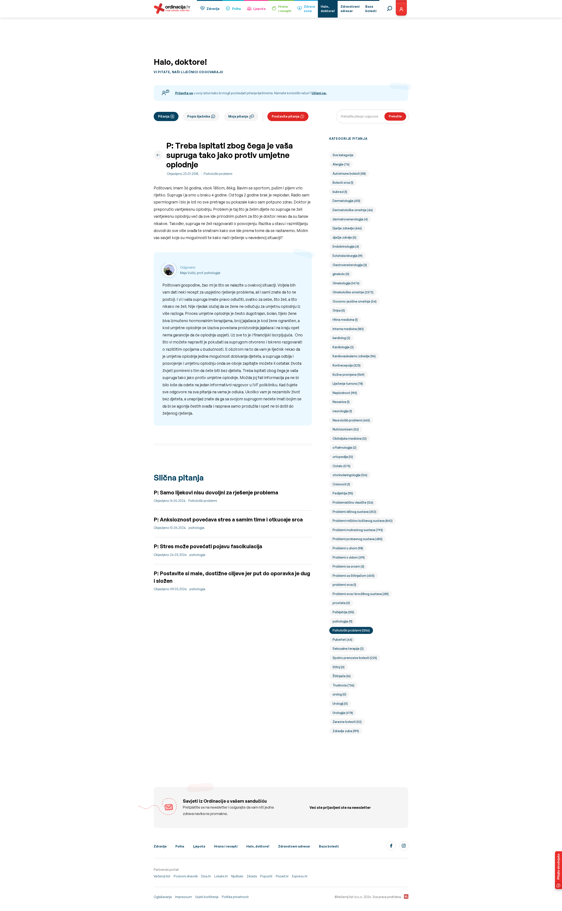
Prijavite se (184, 93)
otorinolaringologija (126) (350, 475)
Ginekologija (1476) (346, 283)
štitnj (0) (338, 667)
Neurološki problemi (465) (351, 420)
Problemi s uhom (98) (348, 548)
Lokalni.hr (221, 876)
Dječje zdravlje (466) (347, 228)
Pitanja (163, 116)
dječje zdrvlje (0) (344, 237)
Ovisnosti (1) (341, 484)
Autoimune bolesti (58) (349, 173)
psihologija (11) (342, 621)
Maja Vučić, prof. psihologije (200, 273)
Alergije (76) (341, 164)
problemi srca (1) (344, 584)
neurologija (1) (342, 411)
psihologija (196, 528)
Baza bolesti (329, 846)
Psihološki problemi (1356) (351, 630)
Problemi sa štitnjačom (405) (354, 575)
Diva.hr (206, 876)
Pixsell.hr (282, 876)
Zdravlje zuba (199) (346, 731)
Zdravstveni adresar (294, 846)
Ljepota (259, 9)
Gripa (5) (339, 310)
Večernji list (162, 876)
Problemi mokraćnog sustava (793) (358, 530)
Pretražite (395, 116)
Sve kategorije (343, 155)
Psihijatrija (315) (343, 612)
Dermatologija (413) (346, 201)
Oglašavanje (163, 897)
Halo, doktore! (257, 846)
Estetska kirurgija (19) (347, 256)
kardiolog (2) (341, 338)
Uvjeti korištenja (206, 897)
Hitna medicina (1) (345, 319)
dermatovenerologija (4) (350, 219)
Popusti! (266, 876)
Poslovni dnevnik (186, 876)
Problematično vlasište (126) (353, 502)
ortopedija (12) (343, 457)
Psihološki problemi (218, 174)
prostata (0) (341, 603)
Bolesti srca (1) (343, 182)
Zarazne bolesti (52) (347, 722)
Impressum (183, 897)
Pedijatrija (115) (343, 493)
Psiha (236, 9)
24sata (252, 876)
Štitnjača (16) (342, 676)
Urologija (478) (343, 713)
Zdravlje (213, 9)
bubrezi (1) (340, 192)
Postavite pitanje (285, 116)
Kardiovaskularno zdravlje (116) (354, 356)
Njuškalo (237, 876)
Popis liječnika (198, 116)
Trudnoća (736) (343, 685)
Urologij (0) (340, 703)
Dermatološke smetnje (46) (353, 210)
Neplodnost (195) (345, 393)
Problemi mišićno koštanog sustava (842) (363, 521)
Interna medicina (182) (348, 329)
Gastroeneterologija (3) (350, 265)
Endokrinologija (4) (346, 246)
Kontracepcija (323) (346, 365)
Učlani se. (319, 93)
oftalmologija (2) (344, 447)
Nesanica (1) (341, 402)
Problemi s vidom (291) (349, 557)
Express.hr (300, 876)
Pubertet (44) (342, 639)
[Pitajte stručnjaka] (558, 870)
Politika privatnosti (235, 897)
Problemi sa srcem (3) (348, 566)
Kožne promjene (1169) (348, 374)
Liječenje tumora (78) (348, 383)
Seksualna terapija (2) (348, 648)
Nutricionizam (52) (346, 429)
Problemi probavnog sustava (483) (357, 539)
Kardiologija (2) (343, 347)
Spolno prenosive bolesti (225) (355, 658)
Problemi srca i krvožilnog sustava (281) (361, 594)
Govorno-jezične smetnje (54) (354, 301)
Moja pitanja (238, 116)
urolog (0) (339, 694)
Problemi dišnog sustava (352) (354, 512)
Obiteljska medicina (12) (350, 438)
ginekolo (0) (341, 274)
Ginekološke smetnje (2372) (353, 292)
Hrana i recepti (226, 846)
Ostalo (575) (341, 466)
